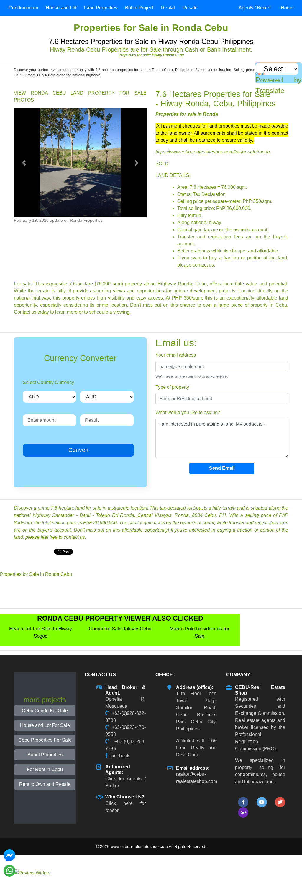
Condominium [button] (23, 7)
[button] (24, 162)
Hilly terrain (189, 215)
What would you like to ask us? (187, 412)
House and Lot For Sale (45, 725)
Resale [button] (190, 7)
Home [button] (287, 7)
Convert (78, 450)
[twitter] (280, 802)
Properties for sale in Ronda (186, 114)
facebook (119, 755)
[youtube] (262, 802)
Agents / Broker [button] (255, 7)
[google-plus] (243, 812)
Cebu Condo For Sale (45, 710)
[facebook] (243, 802)
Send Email (221, 468)
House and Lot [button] (61, 7)
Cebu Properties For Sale (45, 740)
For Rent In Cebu (45, 769)
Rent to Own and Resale (44, 784)
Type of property (172, 387)
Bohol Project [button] (139, 7)
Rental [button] (168, 7)
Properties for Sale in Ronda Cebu (36, 574)
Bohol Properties (45, 754)
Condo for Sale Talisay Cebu (120, 628)
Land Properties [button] (100, 7)
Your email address (175, 355)
